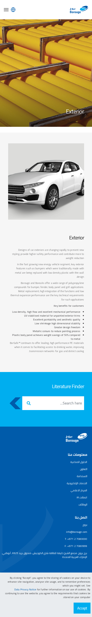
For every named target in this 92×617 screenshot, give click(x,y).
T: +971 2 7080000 (76, 538)
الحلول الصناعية (78, 461)
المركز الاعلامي (79, 490)
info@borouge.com (76, 531)
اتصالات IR (82, 497)
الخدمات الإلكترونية (77, 483)
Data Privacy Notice (25, 589)
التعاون (83, 469)
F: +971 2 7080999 (76, 546)
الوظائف (83, 504)
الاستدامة (82, 476)
